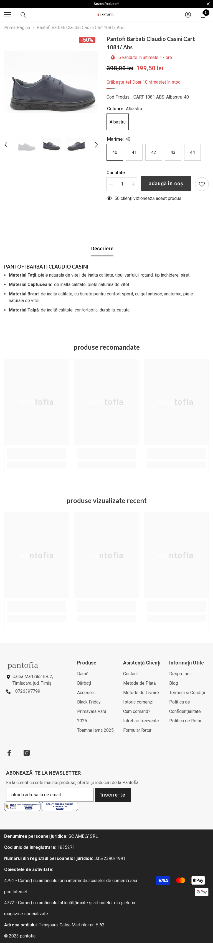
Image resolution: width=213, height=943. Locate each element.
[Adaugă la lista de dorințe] (202, 184)
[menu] (7, 14)
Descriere (102, 248)
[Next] (96, 145)
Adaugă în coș (166, 183)
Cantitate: (116, 172)
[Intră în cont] (188, 14)
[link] (36, 453)
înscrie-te (112, 795)
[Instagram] (26, 752)
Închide (208, 4)
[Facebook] (9, 752)
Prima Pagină (17, 27)
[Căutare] (23, 15)
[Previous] (6, 145)
